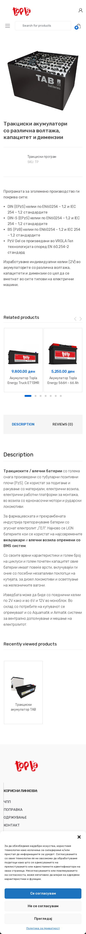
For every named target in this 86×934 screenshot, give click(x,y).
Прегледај (43, 919)
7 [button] (61, 396)
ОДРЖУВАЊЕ (15, 817)
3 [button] (41, 396)
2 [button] (35, 396)
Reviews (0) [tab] (63, 424)
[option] (43, 76)
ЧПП (7, 802)
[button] (79, 837)
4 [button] (46, 396)
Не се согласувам (43, 906)
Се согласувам (43, 893)
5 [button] (51, 396)
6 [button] (56, 396)
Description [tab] (23, 424)
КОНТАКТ (12, 825)
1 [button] (28, 396)
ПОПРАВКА (13, 810)
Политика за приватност (43, 928)
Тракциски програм (42, 157)
